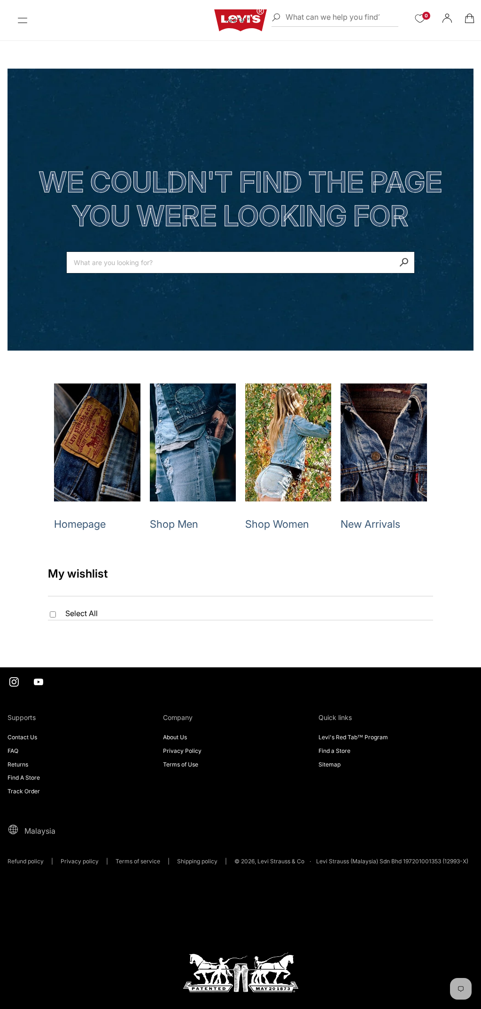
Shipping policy (197, 861)
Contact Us (22, 737)
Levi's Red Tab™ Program (353, 737)
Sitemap (329, 764)
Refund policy (26, 861)
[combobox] (240, 262)
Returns (18, 764)
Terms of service (138, 861)
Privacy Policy (182, 750)
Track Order (24, 791)
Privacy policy (80, 861)
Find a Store (334, 750)
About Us (175, 737)
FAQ (13, 750)
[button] (22, 20)
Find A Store (24, 777)
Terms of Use (180, 764)
